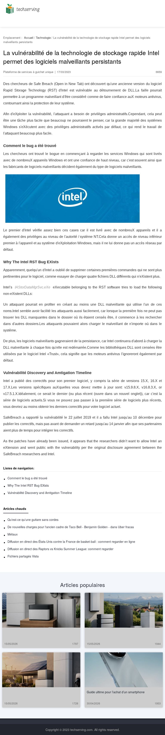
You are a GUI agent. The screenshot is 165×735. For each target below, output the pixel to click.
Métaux (13, 534)
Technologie (43, 38)
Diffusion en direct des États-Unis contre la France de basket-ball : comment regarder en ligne (71, 541)
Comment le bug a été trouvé (27, 478)
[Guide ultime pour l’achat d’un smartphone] (124, 669)
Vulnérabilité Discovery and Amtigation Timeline (40, 493)
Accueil (28, 38)
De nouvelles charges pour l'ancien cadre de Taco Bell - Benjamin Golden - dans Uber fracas (71, 527)
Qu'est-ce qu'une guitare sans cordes (33, 519)
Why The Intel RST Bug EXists (28, 485)
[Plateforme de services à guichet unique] (22, 7)
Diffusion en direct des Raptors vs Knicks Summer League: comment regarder (60, 549)
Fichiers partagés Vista (23, 556)
